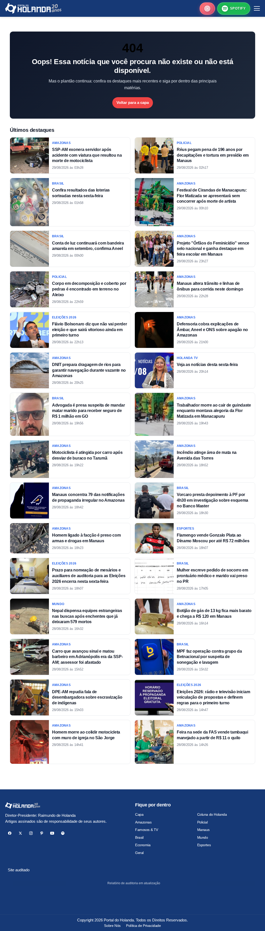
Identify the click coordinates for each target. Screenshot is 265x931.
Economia (143, 845)
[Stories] (207, 8)
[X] (20, 833)
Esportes (204, 845)
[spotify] (62, 833)
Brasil (139, 837)
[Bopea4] (33, 8)
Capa (139, 814)
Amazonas (143, 822)
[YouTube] (52, 833)
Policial (202, 822)
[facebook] (9, 833)
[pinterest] (41, 833)
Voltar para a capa (132, 102)
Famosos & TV (146, 830)
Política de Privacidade (143, 926)
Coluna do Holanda (212, 814)
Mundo (202, 837)
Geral (139, 853)
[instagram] (30, 833)
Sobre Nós (112, 926)
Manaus (203, 830)
